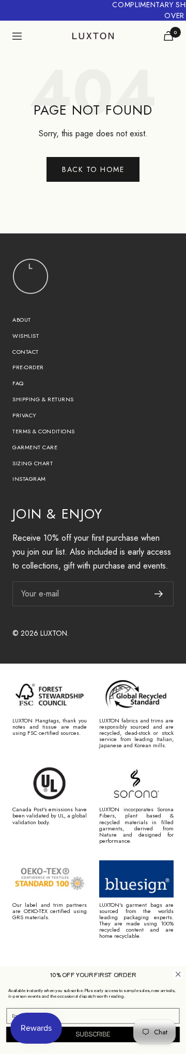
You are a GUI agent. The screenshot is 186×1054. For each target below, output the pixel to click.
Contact (25, 352)
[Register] (158, 593)
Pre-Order (28, 367)
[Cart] (168, 36)
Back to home (93, 169)
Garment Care (35, 447)
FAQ (18, 383)
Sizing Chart (32, 463)
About (21, 320)
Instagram (29, 479)
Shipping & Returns (43, 399)
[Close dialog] (178, 974)
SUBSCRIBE (92, 1034)
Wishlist (25, 336)
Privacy (24, 415)
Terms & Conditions (43, 431)
